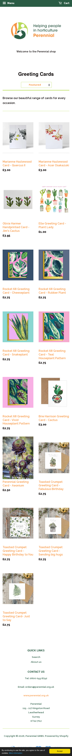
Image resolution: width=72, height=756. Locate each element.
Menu (10, 3)
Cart (66, 3)
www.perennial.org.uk (36, 695)
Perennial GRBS (35, 736)
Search (36, 657)
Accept (60, 751)
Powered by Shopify (56, 736)
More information (15, 753)
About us (36, 661)
